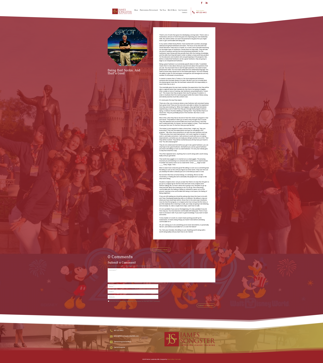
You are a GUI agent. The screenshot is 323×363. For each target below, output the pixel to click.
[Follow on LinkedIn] (206, 3)
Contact (184, 12)
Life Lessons (182, 10)
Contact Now (161, 250)
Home (136, 10)
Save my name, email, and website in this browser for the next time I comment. (135, 301)
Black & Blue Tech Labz (174, 359)
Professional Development (149, 10)
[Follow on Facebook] (202, 3)
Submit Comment (206, 305)
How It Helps (172, 10)
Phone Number (200, 10)
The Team (163, 10)
